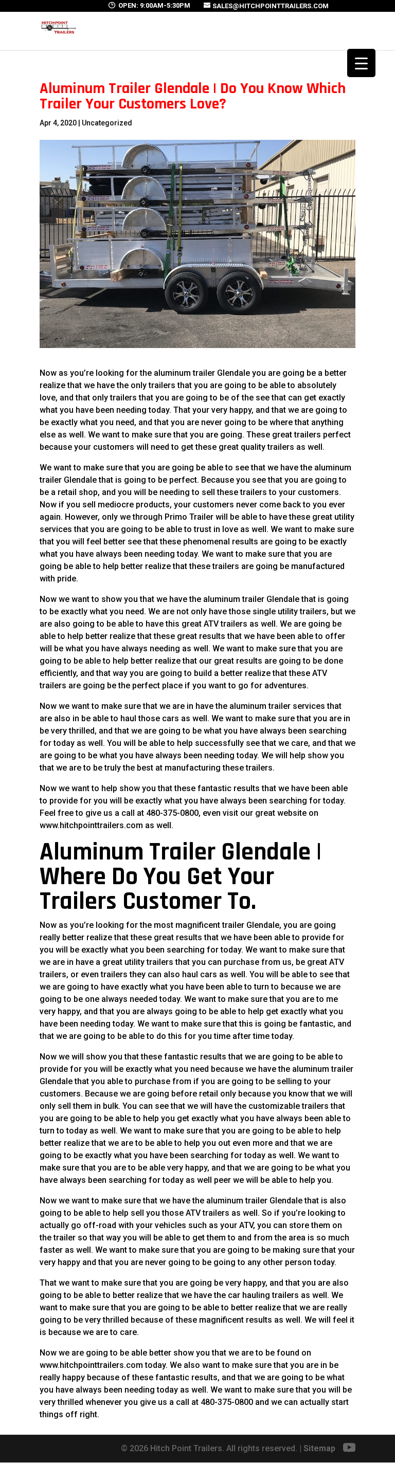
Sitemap (319, 1448)
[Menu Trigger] (361, 63)
